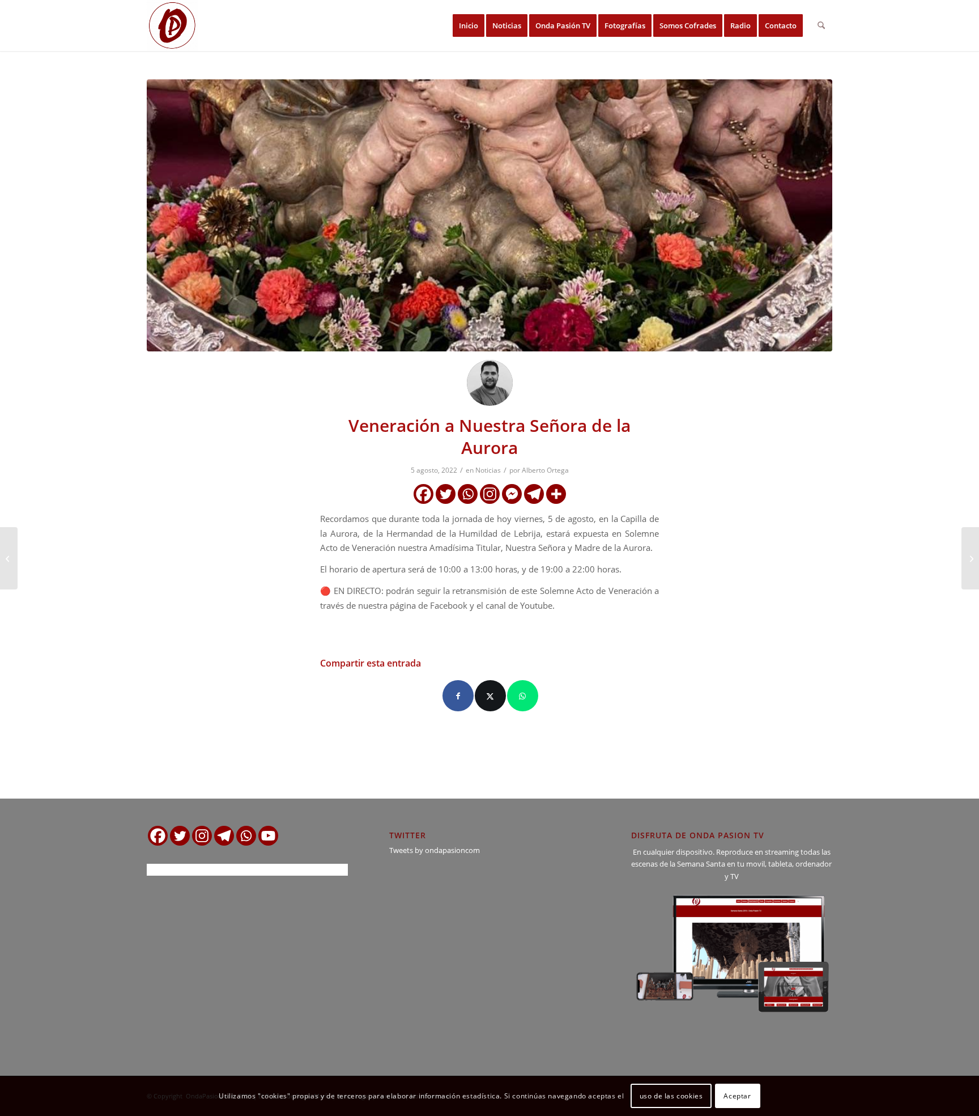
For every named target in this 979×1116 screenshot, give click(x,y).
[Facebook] (423, 494)
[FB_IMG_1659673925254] (489, 215)
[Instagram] (490, 494)
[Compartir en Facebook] (458, 695)
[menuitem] (468, 25)
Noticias (488, 470)
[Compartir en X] (490, 695)
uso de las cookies (671, 1096)
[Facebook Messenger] (512, 494)
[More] (556, 494)
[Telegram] (534, 494)
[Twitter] (446, 494)
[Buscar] (821, 25)
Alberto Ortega (545, 470)
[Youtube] (268, 836)
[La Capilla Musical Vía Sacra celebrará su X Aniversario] (9, 558)
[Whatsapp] (468, 494)
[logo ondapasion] (172, 25)
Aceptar (737, 1096)
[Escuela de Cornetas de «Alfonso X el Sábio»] (970, 558)
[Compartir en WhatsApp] (522, 695)
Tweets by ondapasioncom (434, 850)
